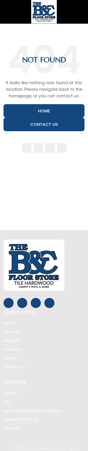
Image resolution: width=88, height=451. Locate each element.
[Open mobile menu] (5, 11)
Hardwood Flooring (21, 419)
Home (44, 111)
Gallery (10, 358)
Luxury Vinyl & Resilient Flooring (32, 410)
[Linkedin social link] (61, 148)
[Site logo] (44, 11)
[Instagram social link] (50, 148)
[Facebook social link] (26, 148)
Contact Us (44, 124)
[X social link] (38, 148)
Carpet (10, 393)
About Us (12, 332)
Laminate (12, 428)
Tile (7, 402)
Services (11, 340)
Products (12, 349)
